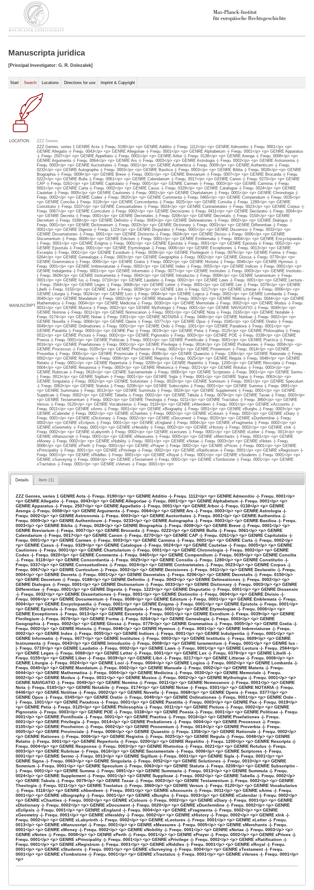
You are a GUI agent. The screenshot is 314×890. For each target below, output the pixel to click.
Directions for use (79, 82)
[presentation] (22, 480)
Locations (50, 82)
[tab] (22, 480)
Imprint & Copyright (118, 82)
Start (14, 82)
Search (30, 82)
